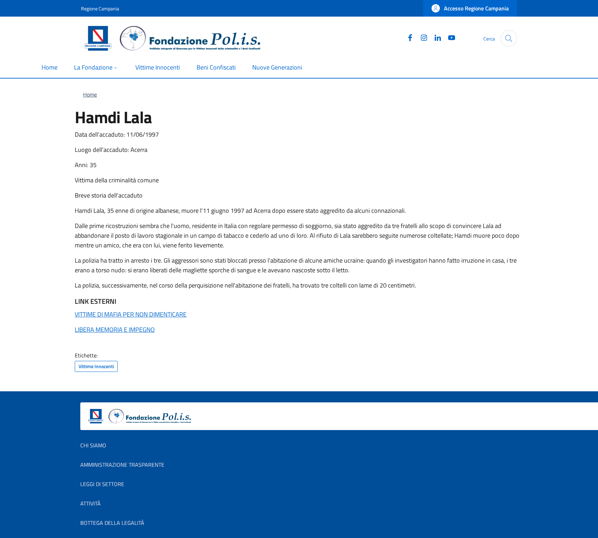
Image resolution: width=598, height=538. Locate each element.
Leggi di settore (102, 484)
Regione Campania (100, 8)
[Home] (175, 38)
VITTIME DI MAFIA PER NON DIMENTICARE (131, 314)
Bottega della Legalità (112, 523)
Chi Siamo (93, 445)
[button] (470, 8)
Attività (90, 503)
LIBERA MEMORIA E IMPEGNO (115, 329)
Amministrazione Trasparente (122, 465)
